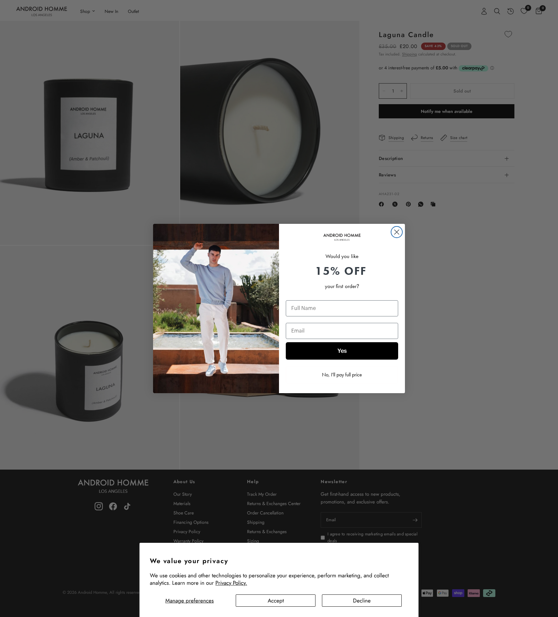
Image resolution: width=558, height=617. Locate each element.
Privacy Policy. (231, 583)
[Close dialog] (396, 232)
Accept (276, 600)
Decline (362, 600)
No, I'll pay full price (342, 374)
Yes (342, 351)
